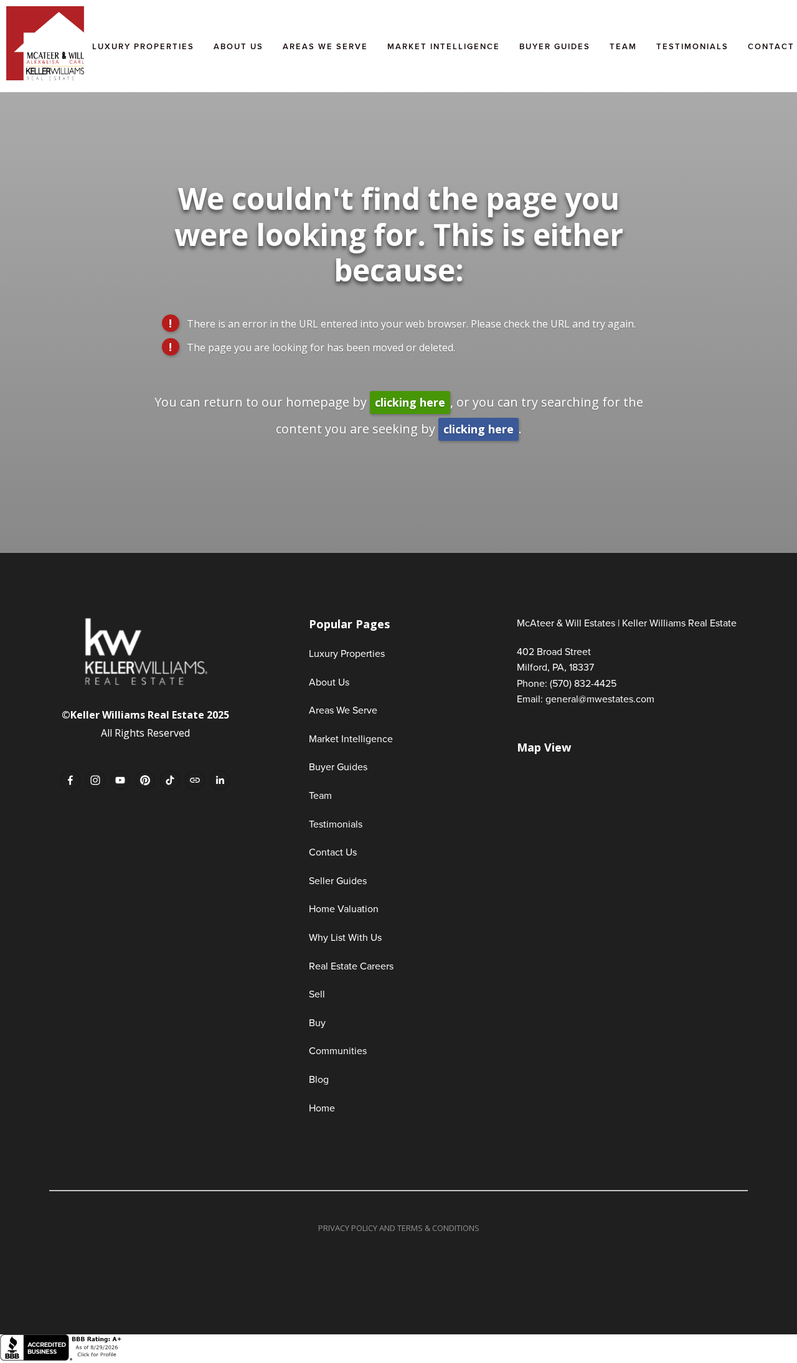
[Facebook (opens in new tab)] (70, 780)
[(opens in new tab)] (62, 1357)
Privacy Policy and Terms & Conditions (398, 1227)
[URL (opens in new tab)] (195, 780)
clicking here (410, 402)
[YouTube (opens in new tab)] (120, 780)
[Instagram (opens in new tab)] (95, 780)
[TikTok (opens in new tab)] (170, 780)
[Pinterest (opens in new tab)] (145, 780)
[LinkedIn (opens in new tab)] (220, 780)
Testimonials (692, 46)
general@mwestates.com (599, 698)
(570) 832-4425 (583, 683)
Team (623, 46)
